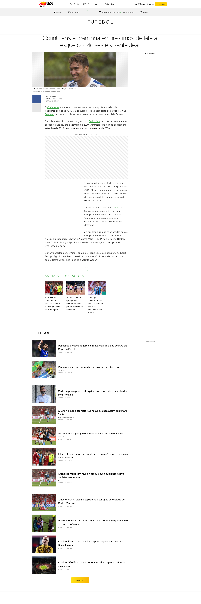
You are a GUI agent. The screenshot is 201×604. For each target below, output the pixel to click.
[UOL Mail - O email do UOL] (141, 4)
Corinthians (53, 107)
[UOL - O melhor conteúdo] (46, 4)
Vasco (116, 207)
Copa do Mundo (128, 12)
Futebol (100, 22)
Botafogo (49, 114)
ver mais (78, 580)
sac (135, 4)
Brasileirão (116, 12)
